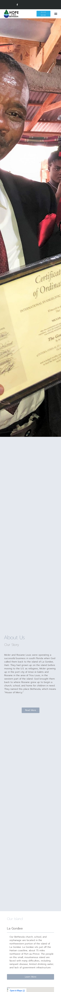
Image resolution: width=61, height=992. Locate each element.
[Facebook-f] (17, 4)
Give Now (43, 13)
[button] (55, 13)
